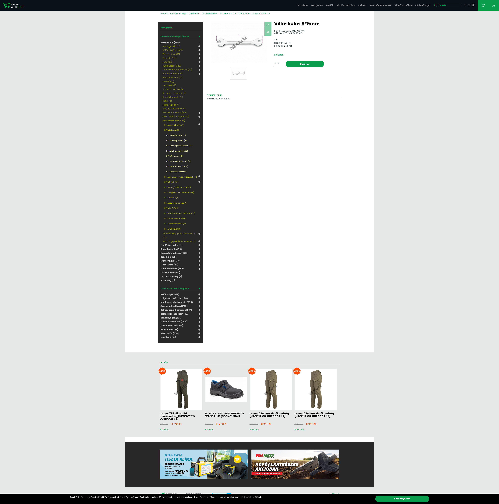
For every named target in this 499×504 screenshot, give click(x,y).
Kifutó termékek (403, 5)
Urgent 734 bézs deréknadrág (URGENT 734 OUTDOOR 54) (269, 415)
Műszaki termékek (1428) (174, 322)
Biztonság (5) (167, 280)
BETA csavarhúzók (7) (174, 125)
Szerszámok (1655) (170, 42)
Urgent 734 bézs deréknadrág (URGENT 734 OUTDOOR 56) (314, 415)
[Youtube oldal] (469, 5)
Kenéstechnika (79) (171, 249)
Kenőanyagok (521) (170, 318)
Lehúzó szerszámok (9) (173, 109)
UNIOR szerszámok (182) (174, 113)
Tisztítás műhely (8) (171, 276)
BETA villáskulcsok (242, 13)
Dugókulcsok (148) (171, 66)
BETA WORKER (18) (172, 229)
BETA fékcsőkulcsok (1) (176, 172)
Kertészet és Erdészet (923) (174, 314)
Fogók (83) (167, 62)
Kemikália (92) (168, 257)
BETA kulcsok (226, 13)
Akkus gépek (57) (171, 46)
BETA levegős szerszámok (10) (177, 187)
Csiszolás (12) (169, 85)
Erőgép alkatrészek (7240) (174, 298)
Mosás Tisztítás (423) (171, 326)
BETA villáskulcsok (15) (176, 135)
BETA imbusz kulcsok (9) (177, 151)
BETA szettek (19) (171, 198)
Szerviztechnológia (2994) (174, 37)
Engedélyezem (402, 499)
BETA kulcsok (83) (172, 130)
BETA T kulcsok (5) (174, 156)
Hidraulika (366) (169, 330)
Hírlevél (362, 5)
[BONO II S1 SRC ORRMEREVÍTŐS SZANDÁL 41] (226, 390)
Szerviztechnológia (178, 13)
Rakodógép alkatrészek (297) (176, 310)
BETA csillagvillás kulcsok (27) (179, 146)
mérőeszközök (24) (172, 78)
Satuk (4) (167, 101)
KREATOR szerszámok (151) (175, 117)
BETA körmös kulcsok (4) (177, 167)
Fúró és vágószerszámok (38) (177, 70)
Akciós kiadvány (346, 5)
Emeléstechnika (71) (171, 245)
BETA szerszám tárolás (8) (175, 203)
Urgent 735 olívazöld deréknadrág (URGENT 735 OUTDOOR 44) (177, 416)
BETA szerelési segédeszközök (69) (179, 213)
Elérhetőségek (423, 5)
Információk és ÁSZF (380, 5)
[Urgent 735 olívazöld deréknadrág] (181, 390)
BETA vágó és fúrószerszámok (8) (179, 193)
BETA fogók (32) (171, 182)
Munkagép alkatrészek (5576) (176, 302)
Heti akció (302, 5)
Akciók (330, 5)
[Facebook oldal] (465, 5)
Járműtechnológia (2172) (174, 306)
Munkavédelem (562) (172, 269)
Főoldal (163, 13)
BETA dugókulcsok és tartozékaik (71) (180, 177)
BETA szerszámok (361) (173, 120)
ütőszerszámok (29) (172, 74)
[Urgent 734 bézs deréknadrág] (271, 390)
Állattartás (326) (169, 333)
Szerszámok (194, 13)
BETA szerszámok (210, 13)
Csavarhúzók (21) (171, 54)
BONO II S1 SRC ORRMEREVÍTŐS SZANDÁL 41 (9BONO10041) (224, 415)
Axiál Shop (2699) (169, 294)
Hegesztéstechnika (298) (174, 253)
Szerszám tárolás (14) (173, 89)
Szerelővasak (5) (170, 105)
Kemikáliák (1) (168, 337)
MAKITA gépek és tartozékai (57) (179, 241)
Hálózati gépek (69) (172, 50)
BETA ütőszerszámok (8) (175, 224)
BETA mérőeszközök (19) (175, 219)
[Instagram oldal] (473, 5)
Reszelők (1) (168, 81)
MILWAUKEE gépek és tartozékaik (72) (179, 236)
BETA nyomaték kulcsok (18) (178, 161)
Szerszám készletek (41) (174, 93)
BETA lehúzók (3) (171, 208)
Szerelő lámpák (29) (172, 97)
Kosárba (304, 64)
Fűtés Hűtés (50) (169, 265)
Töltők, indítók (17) (170, 273)
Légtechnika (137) (170, 261)
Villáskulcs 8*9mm (261, 13)
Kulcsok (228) (169, 58)
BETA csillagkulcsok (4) (176, 141)
